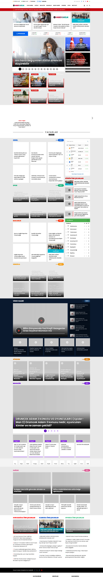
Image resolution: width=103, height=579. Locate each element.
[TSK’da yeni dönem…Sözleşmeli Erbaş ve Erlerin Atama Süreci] (36, 479)
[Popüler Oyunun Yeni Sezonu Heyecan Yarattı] (36, 342)
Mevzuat (74, 5)
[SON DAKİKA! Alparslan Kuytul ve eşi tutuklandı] (38, 87)
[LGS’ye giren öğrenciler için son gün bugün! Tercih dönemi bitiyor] (42, 17)
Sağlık (36, 5)
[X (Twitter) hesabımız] (83, 1)
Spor (69, 5)
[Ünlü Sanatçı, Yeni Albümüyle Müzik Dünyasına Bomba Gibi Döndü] (72, 325)
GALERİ (17, 1)
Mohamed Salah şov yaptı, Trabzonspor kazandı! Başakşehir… (29, 9)
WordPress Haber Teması (32, 573)
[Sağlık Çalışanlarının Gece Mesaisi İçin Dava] (69, 200)
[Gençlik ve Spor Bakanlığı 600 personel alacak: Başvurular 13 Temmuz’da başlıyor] (20, 479)
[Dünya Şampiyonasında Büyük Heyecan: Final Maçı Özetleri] (72, 334)
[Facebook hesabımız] (81, 1)
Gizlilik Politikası (75, 556)
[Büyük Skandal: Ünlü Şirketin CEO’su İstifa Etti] (72, 312)
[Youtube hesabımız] (87, 1)
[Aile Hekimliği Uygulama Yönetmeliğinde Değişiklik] (38, 248)
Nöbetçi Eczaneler (56, 563)
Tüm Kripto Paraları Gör (78, 174)
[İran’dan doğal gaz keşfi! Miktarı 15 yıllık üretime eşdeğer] (21, 169)
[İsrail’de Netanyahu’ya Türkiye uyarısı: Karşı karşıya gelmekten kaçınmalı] (21, 146)
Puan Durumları (56, 565)
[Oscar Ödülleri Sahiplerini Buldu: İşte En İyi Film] (51, 342)
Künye (72, 560)
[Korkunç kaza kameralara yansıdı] (83, 342)
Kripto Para (54, 558)
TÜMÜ (51, 134)
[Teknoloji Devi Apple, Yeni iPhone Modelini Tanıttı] (67, 342)
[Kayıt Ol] (84, 5)
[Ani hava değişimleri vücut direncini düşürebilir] (22, 17)
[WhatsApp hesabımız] (89, 1)
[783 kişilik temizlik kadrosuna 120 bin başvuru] (67, 479)
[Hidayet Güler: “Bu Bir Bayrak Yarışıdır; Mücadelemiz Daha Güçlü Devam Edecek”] (61, 17)
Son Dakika (30, 5)
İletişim (73, 558)
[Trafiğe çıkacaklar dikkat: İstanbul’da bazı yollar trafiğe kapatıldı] (56, 75)
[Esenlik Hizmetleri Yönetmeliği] (38, 227)
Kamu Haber (56, 5)
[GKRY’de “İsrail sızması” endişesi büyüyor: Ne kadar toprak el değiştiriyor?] (21, 87)
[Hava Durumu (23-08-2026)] (38, 90)
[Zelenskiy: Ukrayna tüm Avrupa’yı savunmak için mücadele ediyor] (38, 169)
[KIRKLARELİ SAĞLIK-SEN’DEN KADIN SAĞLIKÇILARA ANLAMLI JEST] (81, 17)
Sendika (64, 5)
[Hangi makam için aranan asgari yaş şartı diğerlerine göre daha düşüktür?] (69, 217)
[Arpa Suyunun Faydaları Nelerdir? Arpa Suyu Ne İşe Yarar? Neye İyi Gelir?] (69, 192)
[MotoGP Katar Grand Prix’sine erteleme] (77, 500)
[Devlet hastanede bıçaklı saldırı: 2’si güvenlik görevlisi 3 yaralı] (83, 479)
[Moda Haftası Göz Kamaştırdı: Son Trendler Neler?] (72, 318)
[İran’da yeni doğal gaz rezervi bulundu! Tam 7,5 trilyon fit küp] (56, 146)
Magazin (42, 5)
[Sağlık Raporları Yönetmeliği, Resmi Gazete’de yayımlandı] (21, 248)
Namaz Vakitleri (56, 560)
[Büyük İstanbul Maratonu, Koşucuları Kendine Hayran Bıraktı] (72, 305)
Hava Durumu (55, 556)
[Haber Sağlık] (19, 5)
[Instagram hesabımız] (85, 1)
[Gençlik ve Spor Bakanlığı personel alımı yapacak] (51, 479)
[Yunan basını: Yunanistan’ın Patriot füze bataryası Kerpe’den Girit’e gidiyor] (56, 169)
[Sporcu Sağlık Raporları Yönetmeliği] (21, 227)
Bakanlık (49, 5)
